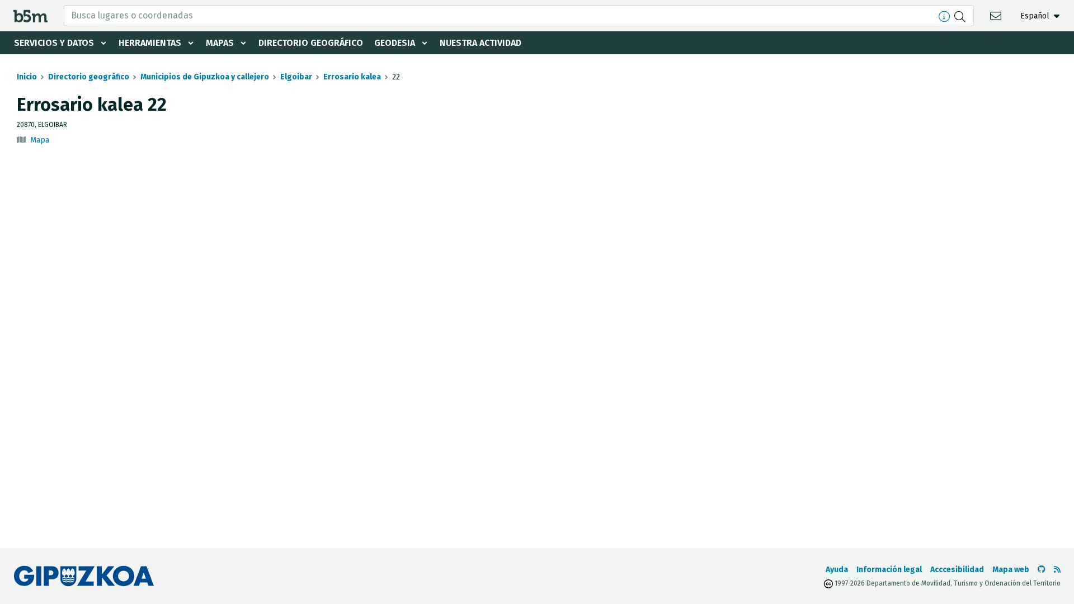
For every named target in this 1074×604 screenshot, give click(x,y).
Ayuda (837, 569)
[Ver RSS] (1057, 569)
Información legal (889, 569)
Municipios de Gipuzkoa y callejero (204, 77)
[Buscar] (961, 15)
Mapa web (1010, 569)
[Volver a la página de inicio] (30, 15)
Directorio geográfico (310, 42)
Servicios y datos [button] (54, 42)
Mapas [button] (220, 42)
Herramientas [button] (150, 42)
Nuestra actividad (480, 42)
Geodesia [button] (394, 42)
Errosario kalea (352, 77)
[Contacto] (997, 15)
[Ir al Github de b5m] (1041, 569)
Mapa (39, 140)
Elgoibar (296, 77)
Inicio (27, 77)
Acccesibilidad (957, 569)
